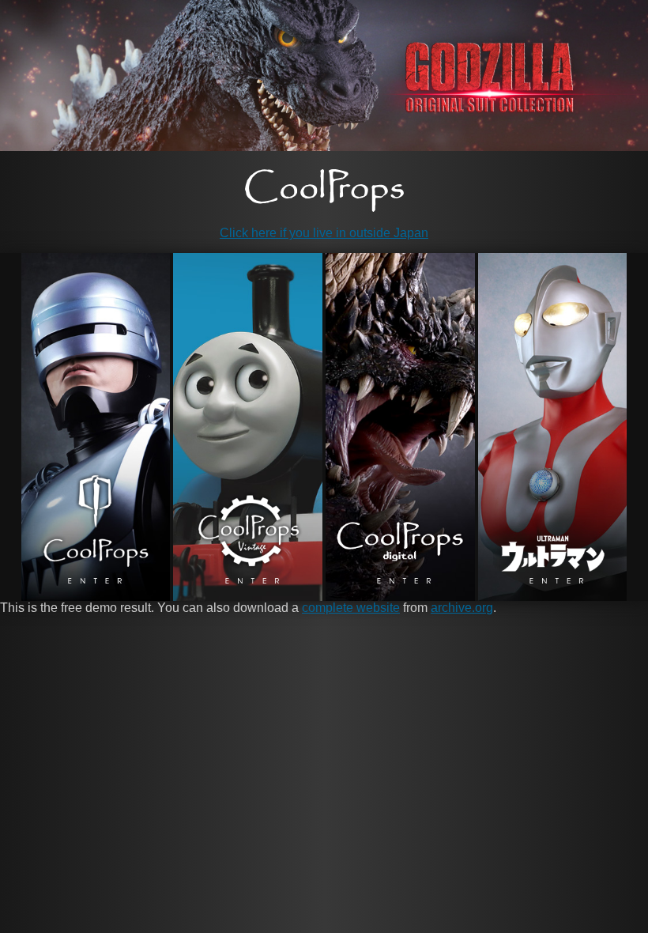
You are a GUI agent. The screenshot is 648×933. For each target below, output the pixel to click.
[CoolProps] (324, 190)
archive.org (462, 607)
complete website (351, 607)
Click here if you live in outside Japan (324, 233)
